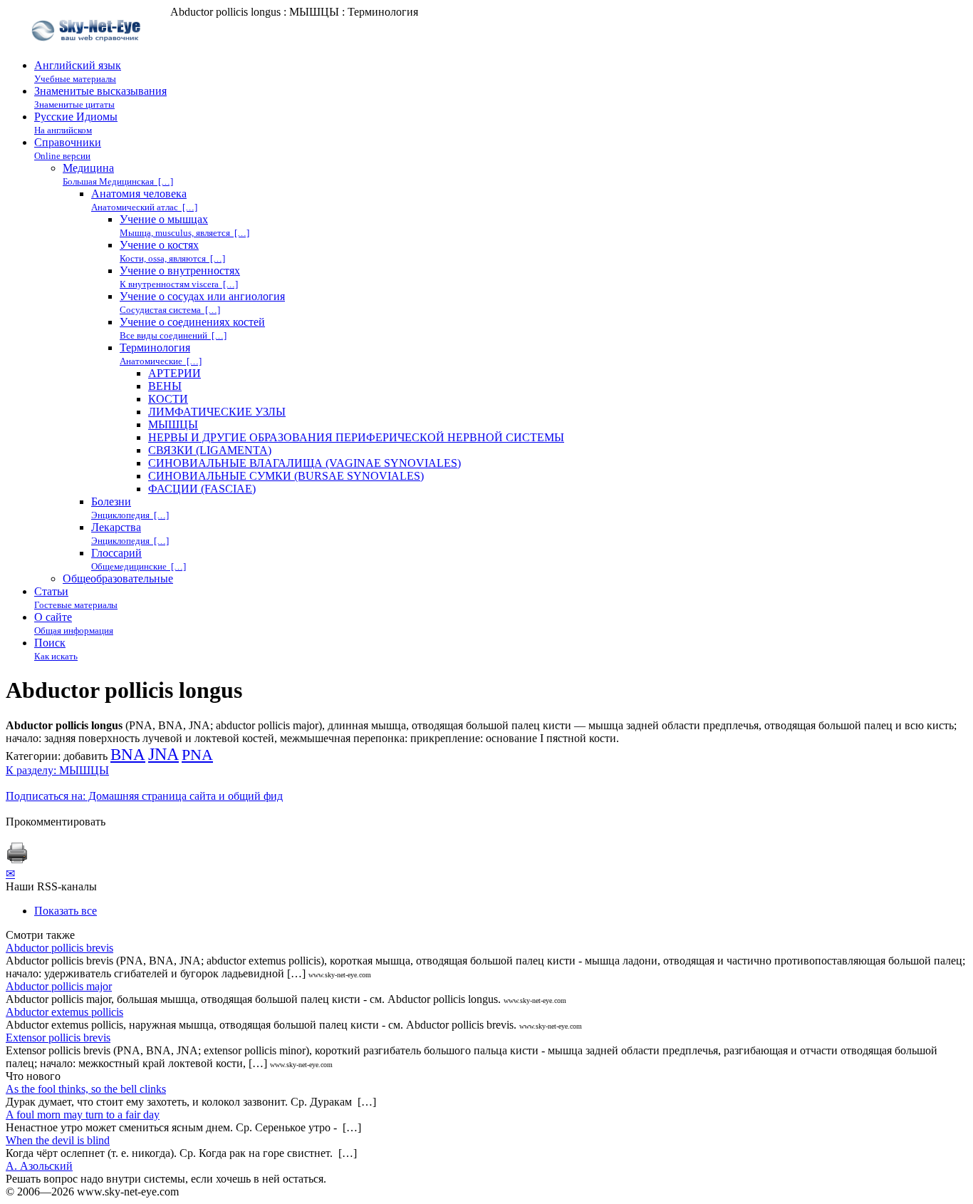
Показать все (65, 911)
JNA (163, 754)
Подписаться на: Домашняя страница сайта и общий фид (144, 796)
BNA (127, 754)
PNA (197, 754)
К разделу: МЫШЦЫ (57, 770)
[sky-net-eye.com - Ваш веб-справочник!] (88, 52)
